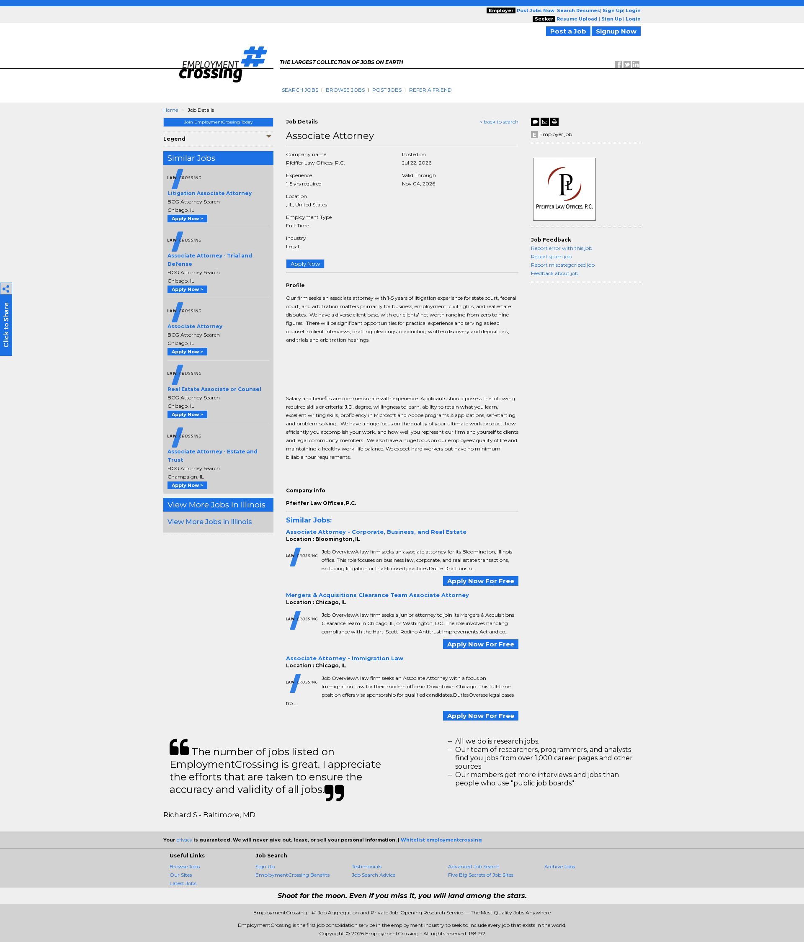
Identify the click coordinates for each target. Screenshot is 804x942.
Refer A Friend (430, 90)
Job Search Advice (373, 875)
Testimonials (366, 866)
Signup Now (616, 31)
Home (170, 110)
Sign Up (265, 866)
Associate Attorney (195, 326)
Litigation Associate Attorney (210, 193)
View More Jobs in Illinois (210, 522)
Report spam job (551, 256)
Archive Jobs (559, 866)
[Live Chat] (535, 122)
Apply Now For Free (480, 581)
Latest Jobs (183, 883)
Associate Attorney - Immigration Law (344, 658)
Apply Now (305, 263)
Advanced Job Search (474, 866)
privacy (184, 840)
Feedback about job (554, 273)
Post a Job (568, 31)
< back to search (498, 121)
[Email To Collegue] (545, 122)
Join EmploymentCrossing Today (218, 122)
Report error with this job (561, 248)
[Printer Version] (554, 122)
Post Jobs (387, 90)
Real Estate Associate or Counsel (214, 389)
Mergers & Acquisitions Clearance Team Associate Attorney (377, 595)
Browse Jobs (345, 90)
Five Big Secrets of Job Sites (480, 875)
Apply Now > (187, 218)
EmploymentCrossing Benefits (292, 875)
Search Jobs (300, 90)
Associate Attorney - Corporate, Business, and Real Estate (376, 531)
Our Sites (181, 875)
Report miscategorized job (563, 265)
